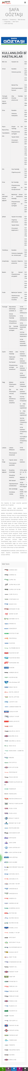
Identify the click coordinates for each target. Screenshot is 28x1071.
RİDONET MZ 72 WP (14, 823)
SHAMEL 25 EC (13, 927)
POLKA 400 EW (13, 777)
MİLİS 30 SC (12, 746)
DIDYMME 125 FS (14, 618)
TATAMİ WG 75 (13, 981)
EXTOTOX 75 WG (14, 633)
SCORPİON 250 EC (14, 908)
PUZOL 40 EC (13, 813)
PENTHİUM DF (13, 772)
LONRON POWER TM (15, 706)
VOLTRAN (11, 1055)
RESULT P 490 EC (14, 818)
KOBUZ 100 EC (13, 687)
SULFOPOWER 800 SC (15, 947)
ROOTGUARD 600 (14, 828)
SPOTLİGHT (12, 937)
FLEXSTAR (12, 643)
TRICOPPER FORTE (14, 1050)
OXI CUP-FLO (13, 762)
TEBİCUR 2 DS (13, 986)
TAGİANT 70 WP (13, 971)
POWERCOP (12, 789)
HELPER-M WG (13, 677)
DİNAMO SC (12, 623)
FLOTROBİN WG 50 (14, 648)
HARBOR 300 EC (14, 672)
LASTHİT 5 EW (13, 702)
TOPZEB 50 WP (13, 1035)
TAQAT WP (12, 976)
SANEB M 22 (12, 898)
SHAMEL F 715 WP (14, 932)
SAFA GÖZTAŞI (8, 23)
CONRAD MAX (13, 570)
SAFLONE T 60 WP (14, 883)
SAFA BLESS (12, 837)
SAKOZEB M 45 (13, 893)
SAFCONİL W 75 (13, 879)
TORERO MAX (13, 1040)
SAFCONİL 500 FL (14, 874)
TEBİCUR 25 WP (13, 991)
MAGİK (11, 726)
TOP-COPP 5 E (13, 1020)
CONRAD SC (12, 574)
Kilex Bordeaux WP (14, 682)
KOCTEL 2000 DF (14, 692)
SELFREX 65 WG (13, 923)
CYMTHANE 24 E (14, 599)
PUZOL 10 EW (13, 808)
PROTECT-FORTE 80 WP (16, 803)
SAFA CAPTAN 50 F (14, 847)
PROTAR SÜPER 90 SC (15, 798)
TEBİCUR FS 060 (14, 996)
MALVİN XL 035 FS (14, 731)
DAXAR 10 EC (13, 604)
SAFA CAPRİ (12, 842)
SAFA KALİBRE (13, 862)
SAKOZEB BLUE (13, 888)
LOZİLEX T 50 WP (14, 716)
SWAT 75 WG (12, 957)
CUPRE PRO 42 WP (14, 584)
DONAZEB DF (13, 628)
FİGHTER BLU (13, 638)
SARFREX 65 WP (13, 903)
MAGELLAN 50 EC (14, 721)
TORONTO (12, 1045)
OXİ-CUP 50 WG (13, 767)
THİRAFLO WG (13, 1001)
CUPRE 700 (12, 579)
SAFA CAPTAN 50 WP (15, 852)
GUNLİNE (11, 667)
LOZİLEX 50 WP (13, 711)
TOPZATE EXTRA (14, 1030)
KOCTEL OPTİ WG (14, 697)
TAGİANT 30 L (13, 967)
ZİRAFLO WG (12, 1059)
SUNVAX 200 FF (13, 952)
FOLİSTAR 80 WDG (14, 658)
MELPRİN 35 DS (13, 736)
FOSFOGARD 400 (14, 662)
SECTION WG (13, 913)
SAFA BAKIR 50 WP (14, 833)
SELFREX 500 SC (14, 918)
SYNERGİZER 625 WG (15, 962)
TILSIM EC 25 (13, 1006)
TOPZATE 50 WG (14, 1025)
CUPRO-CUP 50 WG (14, 589)
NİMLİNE (11, 757)
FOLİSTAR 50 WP (14, 653)
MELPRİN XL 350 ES (14, 741)
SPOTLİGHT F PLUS (14, 942)
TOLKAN (11, 1015)
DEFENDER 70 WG (14, 609)
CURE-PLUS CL (13, 594)
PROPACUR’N (13, 794)
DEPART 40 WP (13, 614)
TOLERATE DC (13, 1011)
